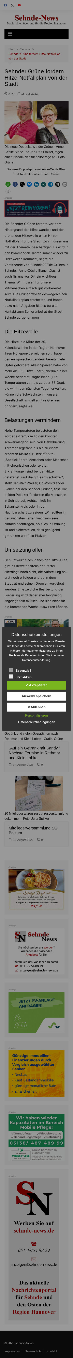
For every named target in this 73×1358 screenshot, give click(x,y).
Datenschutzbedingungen (36, 722)
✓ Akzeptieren (36, 685)
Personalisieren (36, 715)
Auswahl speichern (36, 696)
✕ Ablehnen (36, 707)
